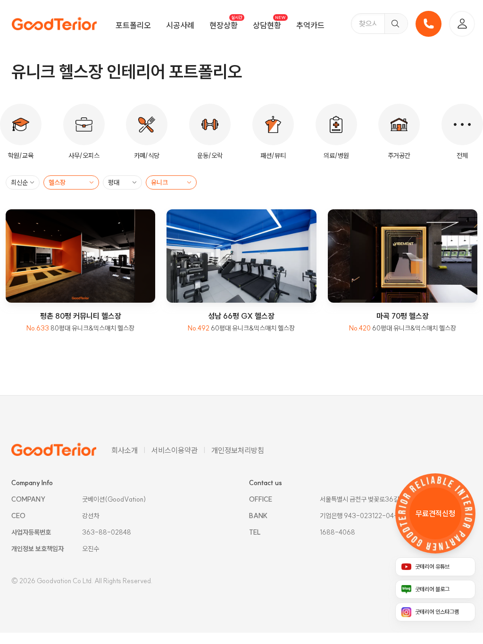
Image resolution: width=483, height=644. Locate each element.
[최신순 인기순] (23, 182)
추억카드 (310, 25)
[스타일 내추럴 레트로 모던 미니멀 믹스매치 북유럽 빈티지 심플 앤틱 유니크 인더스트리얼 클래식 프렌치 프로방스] (171, 182)
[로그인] (462, 24)
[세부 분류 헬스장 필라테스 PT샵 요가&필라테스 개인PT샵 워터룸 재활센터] (71, 182)
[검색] (396, 23)
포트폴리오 (133, 25)
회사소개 (124, 450)
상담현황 (267, 25)
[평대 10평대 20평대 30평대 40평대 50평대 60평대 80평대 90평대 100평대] (122, 182)
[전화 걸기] (428, 24)
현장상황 (223, 25)
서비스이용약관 (174, 450)
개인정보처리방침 (237, 450)
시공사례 (180, 25)
